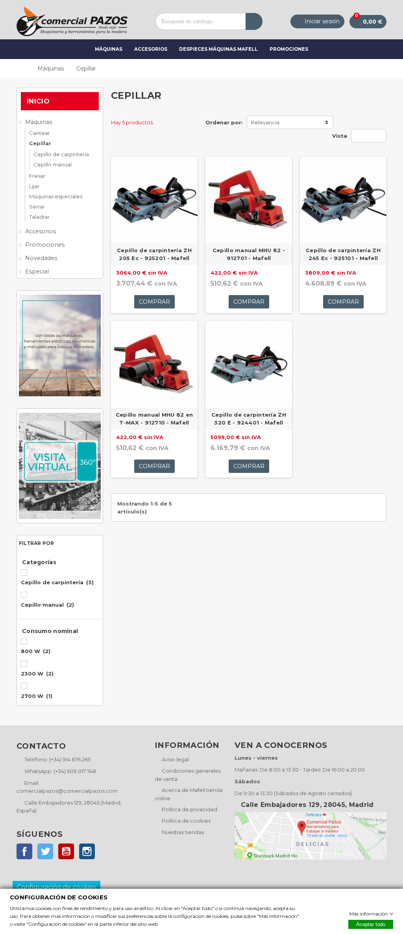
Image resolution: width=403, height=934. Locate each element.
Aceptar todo (370, 924)
